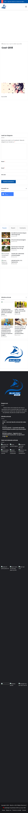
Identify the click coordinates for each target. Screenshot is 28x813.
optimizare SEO (14, 807)
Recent (13, 228)
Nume (3, 161)
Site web (3, 174)
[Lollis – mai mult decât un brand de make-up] (21, 304)
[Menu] (26, 7)
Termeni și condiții (16, 810)
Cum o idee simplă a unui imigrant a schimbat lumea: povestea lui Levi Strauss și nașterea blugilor (7, 331)
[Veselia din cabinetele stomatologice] (6, 256)
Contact (24, 810)
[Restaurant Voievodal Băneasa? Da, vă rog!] (6, 249)
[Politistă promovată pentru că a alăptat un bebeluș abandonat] (5, 685)
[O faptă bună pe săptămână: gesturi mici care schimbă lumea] (7, 304)
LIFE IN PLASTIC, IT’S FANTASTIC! (16, 261)
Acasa (3, 810)
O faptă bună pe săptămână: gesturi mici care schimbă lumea (7, 312)
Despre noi (8, 810)
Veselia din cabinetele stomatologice (17, 254)
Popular (4, 228)
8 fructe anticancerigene (18, 240)
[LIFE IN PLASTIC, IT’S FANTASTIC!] (6, 263)
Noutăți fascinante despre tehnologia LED (18, 233)
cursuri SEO (23, 807)
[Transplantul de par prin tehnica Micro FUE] (23, 741)
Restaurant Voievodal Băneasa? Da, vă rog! (17, 247)
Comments (23, 228)
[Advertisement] (14, 25)
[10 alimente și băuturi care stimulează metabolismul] (23, 507)
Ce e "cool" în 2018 (11, 43)
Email (3, 168)
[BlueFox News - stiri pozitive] (3, 6)
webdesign (7, 807)
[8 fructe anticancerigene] (6, 242)
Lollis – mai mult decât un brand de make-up (14, 1)
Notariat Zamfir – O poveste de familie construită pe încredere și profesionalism (20, 330)
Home (4, 43)
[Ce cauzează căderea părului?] (14, 741)
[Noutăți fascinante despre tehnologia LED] (6, 235)
